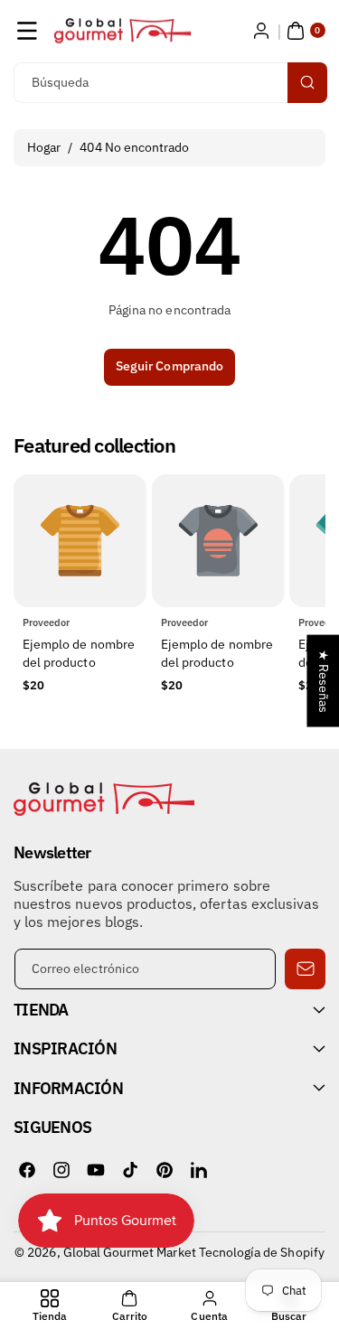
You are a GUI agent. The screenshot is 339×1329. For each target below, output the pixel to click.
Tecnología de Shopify (262, 1252)
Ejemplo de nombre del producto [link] (79, 654)
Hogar (44, 147)
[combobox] (169, 82)
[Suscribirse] (305, 969)
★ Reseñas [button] (323, 680)
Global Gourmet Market (129, 1252)
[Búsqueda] (307, 82)
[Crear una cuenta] (261, 30)
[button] (27, 30)
